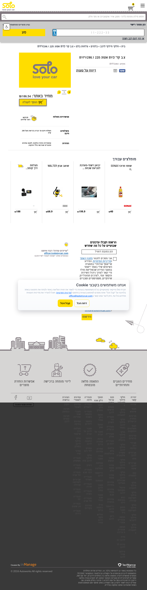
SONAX (99, 481)
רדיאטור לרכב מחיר (110, 509)
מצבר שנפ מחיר (100, 498)
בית (123, 46)
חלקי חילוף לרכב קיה (87, 458)
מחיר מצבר (100, 457)
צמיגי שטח (111, 476)
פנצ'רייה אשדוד (88, 478)
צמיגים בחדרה (110, 484)
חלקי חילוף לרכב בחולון (78, 442)
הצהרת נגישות (65, 399)
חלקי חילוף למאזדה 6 (121, 401)
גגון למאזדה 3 (132, 476)
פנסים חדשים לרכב (110, 410)
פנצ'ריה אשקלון (77, 459)
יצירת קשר (133, 399)
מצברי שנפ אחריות (77, 415)
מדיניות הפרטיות (102, 261)
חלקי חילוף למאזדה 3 (132, 529)
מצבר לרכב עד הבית (87, 432)
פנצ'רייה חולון (110, 435)
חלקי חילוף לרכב (109, 46)
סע (24, 33)
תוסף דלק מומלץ (100, 408)
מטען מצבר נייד (122, 510)
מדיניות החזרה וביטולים (132, 419)
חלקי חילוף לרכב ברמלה (121, 436)
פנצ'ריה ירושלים (88, 406)
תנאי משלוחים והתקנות (131, 429)
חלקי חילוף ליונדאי (132, 518)
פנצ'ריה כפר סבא (87, 471)
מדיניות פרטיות (132, 437)
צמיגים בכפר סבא (110, 492)
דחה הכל (82, 303)
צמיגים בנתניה (110, 501)
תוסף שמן (100, 426)
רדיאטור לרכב (99, 474)
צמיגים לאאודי (77, 399)
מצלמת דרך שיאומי (77, 432)
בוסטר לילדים (88, 423)
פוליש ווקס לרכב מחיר (100, 519)
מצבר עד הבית (98, 433)
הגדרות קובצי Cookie (23, 405)
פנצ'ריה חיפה (88, 399)
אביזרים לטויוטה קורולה (77, 483)
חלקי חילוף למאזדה (121, 413)
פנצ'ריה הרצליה (110, 428)
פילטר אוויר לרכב (122, 555)
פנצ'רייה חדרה (88, 485)
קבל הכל (65, 303)
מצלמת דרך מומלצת (99, 466)
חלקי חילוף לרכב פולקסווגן (120, 464)
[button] (7, 27)
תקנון (66, 404)
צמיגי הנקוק (111, 459)
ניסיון (89, 465)
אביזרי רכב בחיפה (133, 446)
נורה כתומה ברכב (99, 508)
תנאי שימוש (133, 410)
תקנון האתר (86, 258)
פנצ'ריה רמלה (77, 491)
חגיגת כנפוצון (65, 410)
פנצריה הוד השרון (110, 420)
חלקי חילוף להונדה (132, 486)
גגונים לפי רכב (88, 450)
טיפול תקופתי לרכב (121, 491)
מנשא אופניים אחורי (121, 520)
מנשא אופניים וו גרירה (121, 530)
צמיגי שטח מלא (111, 468)
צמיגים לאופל (77, 406)
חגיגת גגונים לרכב (66, 419)
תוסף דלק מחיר (100, 418)
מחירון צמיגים (99, 450)
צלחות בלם (82, 46)
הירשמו (86, 317)
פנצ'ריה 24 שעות (76, 505)
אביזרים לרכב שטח (132, 466)
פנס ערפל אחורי (111, 400)
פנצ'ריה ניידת (77, 512)
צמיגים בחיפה (77, 423)
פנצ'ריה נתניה (77, 467)
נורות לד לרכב (121, 546)
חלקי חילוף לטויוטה (132, 508)
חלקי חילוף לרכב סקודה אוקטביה (121, 450)
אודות (133, 404)
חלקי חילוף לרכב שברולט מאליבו (121, 478)
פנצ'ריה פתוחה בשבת (88, 415)
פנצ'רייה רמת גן (110, 442)
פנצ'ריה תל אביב (76, 474)
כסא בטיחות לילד (121, 500)
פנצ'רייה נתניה (88, 493)
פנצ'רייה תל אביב (88, 500)
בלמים (94, 46)
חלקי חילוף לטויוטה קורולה (132, 497)
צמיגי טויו (78, 452)
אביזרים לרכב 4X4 (132, 456)
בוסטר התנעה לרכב (88, 441)
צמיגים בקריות (88, 507)
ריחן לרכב (111, 518)
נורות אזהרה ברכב (99, 442)
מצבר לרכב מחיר (100, 488)
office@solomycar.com (98, 310)
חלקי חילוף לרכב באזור (122, 424)
